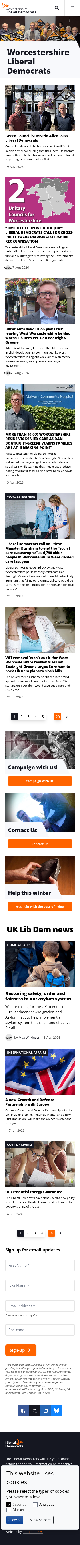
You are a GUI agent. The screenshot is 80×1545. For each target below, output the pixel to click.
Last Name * (13, 1280)
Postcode (11, 1324)
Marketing (21, 1509)
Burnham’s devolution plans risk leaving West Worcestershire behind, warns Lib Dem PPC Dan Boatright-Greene (38, 336)
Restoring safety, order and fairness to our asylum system (38, 996)
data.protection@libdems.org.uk (24, 1389)
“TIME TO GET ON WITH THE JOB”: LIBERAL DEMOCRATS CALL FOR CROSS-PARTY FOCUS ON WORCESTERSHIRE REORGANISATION (39, 234)
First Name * (13, 1259)
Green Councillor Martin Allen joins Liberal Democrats (36, 138)
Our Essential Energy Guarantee (33, 1192)
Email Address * (15, 1300)
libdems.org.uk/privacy (36, 1379)
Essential (20, 1504)
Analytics (46, 1504)
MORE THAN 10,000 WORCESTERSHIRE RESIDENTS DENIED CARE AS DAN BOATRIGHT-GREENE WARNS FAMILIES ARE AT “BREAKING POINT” (38, 441)
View (40, 127)
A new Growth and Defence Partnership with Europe (29, 1102)
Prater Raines (33, 1532)
